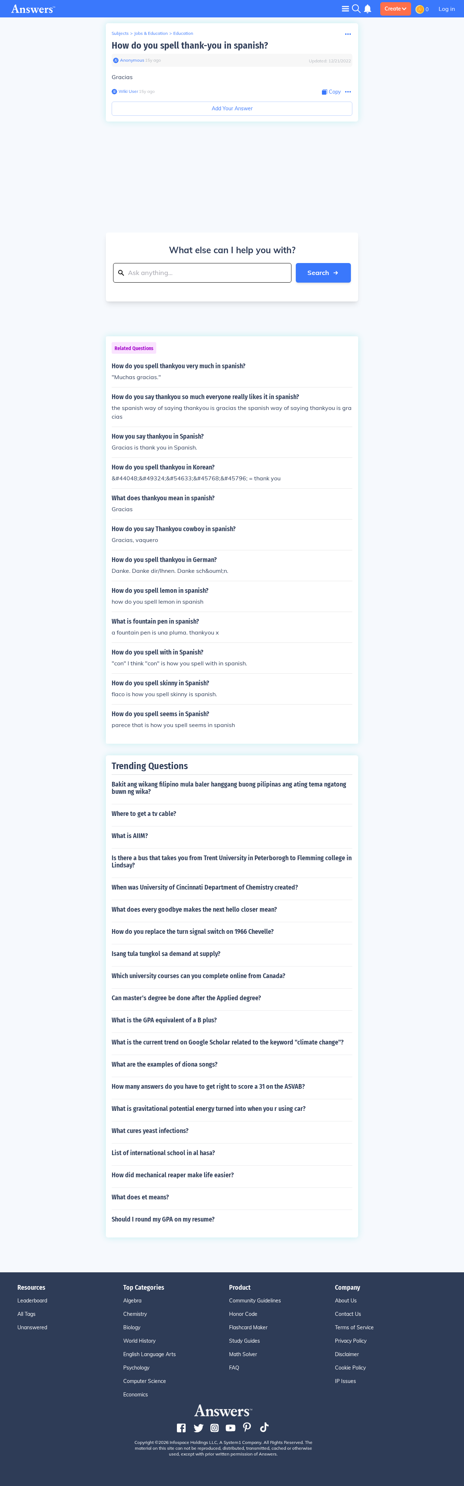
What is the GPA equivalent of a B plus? (164, 1020)
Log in (447, 8)
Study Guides (244, 1341)
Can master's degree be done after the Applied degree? (186, 998)
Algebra (132, 1300)
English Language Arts (149, 1354)
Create (393, 8)
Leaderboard (32, 1300)
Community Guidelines (255, 1300)
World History (139, 1341)
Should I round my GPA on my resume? (163, 1219)
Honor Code (243, 1314)
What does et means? (140, 1197)
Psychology (136, 1367)
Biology (131, 1327)
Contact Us (348, 1314)
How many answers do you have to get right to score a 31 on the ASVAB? (208, 1087)
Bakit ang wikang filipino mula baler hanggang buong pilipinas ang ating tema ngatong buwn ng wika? (229, 788)
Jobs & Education (151, 33)
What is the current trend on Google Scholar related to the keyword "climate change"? (228, 1042)
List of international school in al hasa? (163, 1153)
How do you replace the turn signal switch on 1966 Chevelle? (193, 932)
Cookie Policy (350, 1367)
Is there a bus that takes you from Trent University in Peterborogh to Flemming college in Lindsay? (232, 861)
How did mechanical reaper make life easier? (173, 1175)
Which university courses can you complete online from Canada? (198, 976)
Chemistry (135, 1314)
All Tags (26, 1314)
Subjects (120, 33)
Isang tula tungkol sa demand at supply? (166, 954)
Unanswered (32, 1327)
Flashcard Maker (248, 1327)
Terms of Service (354, 1327)
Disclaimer (347, 1354)
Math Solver (243, 1354)
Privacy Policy (350, 1341)
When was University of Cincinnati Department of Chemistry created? (205, 887)
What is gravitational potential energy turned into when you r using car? (209, 1109)
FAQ (234, 1367)
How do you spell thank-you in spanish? (190, 45)
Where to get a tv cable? (144, 814)
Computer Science (144, 1381)
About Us (346, 1300)
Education (183, 33)
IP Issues (345, 1381)
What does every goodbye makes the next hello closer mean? (194, 910)
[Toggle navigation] (345, 8)
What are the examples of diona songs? (165, 1064)
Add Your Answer (232, 108)
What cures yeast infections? (150, 1131)
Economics (135, 1394)
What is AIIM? (130, 836)
